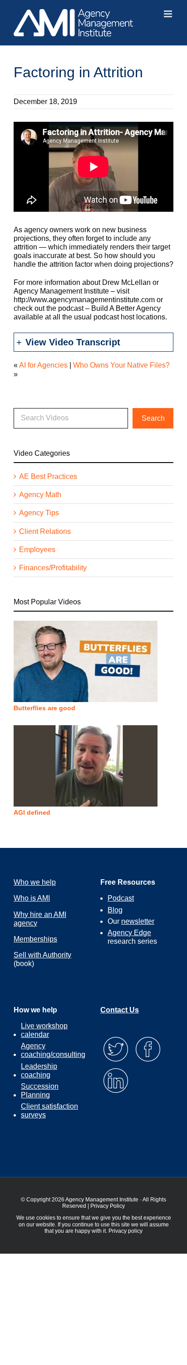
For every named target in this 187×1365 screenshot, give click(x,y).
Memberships (35, 939)
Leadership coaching (39, 1070)
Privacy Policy (107, 1206)
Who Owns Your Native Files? (121, 365)
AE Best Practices (48, 476)
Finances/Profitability (53, 568)
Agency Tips (39, 513)
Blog (115, 910)
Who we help (35, 882)
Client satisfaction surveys (49, 1110)
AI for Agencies (43, 365)
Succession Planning (40, 1090)
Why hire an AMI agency (40, 919)
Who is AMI (32, 898)
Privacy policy (125, 1231)
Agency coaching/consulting (53, 1050)
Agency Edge (129, 933)
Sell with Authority (42, 955)
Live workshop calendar (44, 1030)
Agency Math (40, 494)
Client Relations (45, 531)
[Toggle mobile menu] (168, 14)
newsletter (137, 921)
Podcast (121, 898)
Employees (37, 549)
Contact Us (119, 1010)
